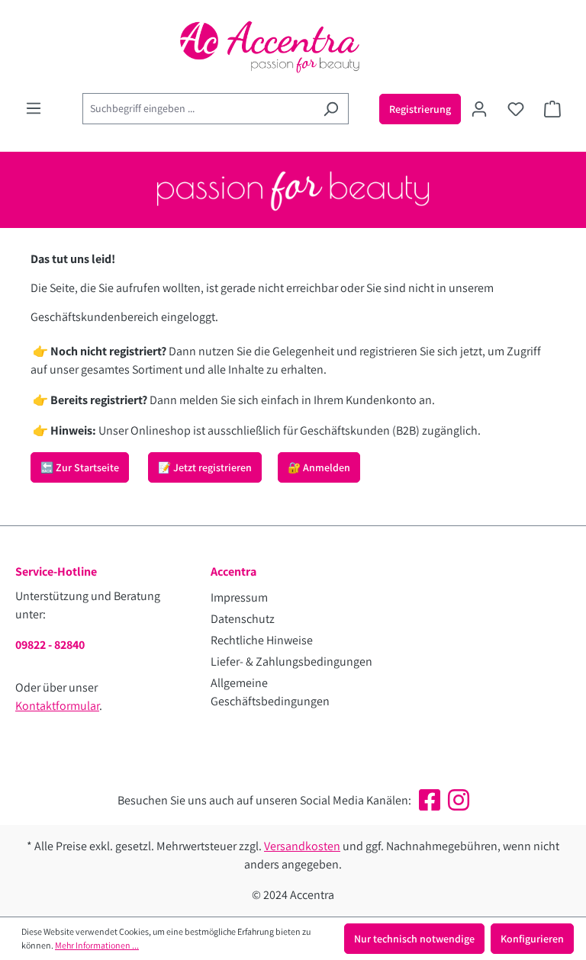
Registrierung (420, 109)
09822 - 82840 (50, 645)
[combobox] (198, 108)
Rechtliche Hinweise (262, 640)
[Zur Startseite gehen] (293, 46)
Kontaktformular (57, 706)
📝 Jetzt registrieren (205, 467)
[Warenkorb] (552, 109)
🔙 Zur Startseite (79, 467)
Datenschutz (243, 619)
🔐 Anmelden (319, 467)
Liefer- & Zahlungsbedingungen (291, 661)
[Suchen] (331, 108)
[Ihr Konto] (479, 109)
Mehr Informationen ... (97, 945)
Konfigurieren (532, 939)
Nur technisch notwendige (414, 939)
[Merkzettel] (515, 109)
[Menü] (33, 108)
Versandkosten (302, 846)
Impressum (239, 597)
